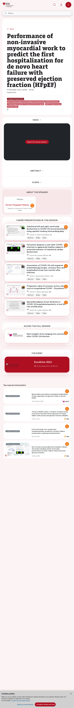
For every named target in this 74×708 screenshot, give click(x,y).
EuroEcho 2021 (43, 361)
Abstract (31, 237)
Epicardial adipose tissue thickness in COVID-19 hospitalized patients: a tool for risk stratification (46, 304)
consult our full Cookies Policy (20, 700)
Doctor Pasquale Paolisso (17, 205)
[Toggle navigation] (68, 5)
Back (12, 29)
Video (44, 237)
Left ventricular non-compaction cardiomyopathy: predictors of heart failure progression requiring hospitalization (48, 431)
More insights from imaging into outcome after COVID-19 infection (46, 335)
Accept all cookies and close (46, 704)
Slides (38, 237)
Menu (10, 13)
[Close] (71, 694)
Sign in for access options (37, 142)
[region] (37, 699)
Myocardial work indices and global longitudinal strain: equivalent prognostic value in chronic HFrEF (49, 396)
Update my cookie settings (25, 704)
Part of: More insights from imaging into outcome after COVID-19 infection (33, 101)
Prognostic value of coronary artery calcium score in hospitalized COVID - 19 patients (47, 287)
